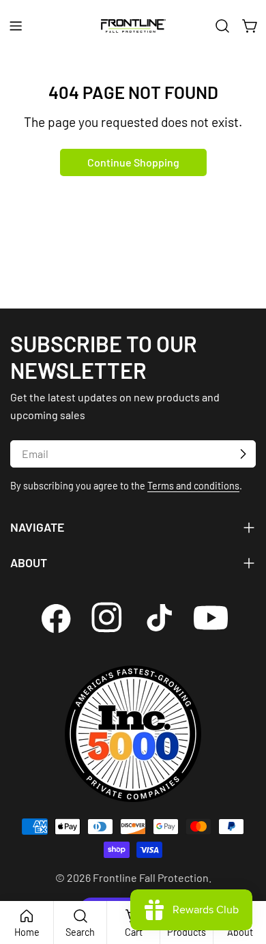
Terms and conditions (193, 485)
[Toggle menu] (15, 26)
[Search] (222, 26)
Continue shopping (133, 162)
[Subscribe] (242, 454)
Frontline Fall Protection (151, 877)
